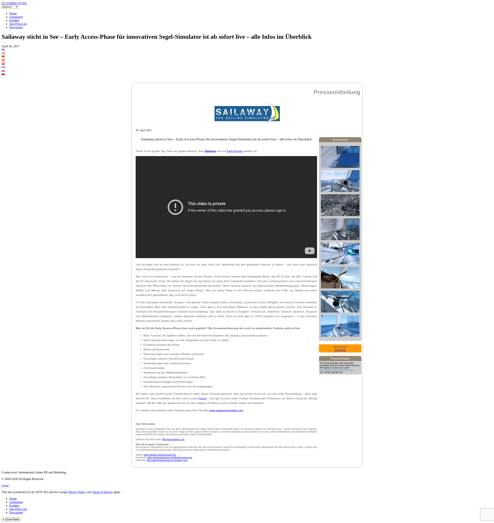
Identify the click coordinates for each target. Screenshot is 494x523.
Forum (202, 398)
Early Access (234, 151)
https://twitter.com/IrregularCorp (160, 455)
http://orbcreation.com (173, 439)
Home (13, 13)
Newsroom (16, 27)
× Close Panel (11, 519)
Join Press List (18, 23)
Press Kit (340, 349)
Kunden (14, 20)
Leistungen (16, 17)
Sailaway (210, 151)
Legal (5, 485)
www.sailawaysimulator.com (226, 410)
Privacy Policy (77, 492)
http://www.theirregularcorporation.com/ (167, 460)
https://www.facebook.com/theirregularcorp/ (169, 457)
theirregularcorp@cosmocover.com (336, 370)
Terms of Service (102, 492)
